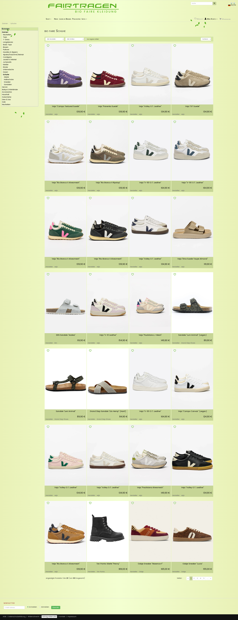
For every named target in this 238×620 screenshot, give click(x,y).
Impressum (72, 616)
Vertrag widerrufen (49, 616)
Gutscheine (6, 97)
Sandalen (7, 84)
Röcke (5, 67)
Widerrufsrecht (33, 616)
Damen (5, 23)
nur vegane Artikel (93, 39)
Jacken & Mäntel (9, 59)
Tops (4, 37)
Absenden (55, 607)
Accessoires (7, 92)
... (207, 578)
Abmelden (45, 607)
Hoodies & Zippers (10, 52)
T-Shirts (5, 39)
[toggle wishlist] (48, 46)
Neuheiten (6, 35)
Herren (5, 87)
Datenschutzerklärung (16, 616)
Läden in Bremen (65, 19)
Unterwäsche (8, 69)
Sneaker (6, 82)
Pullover (5, 49)
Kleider (5, 64)
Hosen (5, 72)
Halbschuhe (8, 79)
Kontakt (62, 616)
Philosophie (76, 19)
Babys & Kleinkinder (10, 89)
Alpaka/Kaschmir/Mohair (13, 54)
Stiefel (5, 77)
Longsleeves (7, 42)
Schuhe (13, 23)
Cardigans (7, 57)
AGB (4, 616)
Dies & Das (6, 99)
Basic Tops (7, 45)
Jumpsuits (6, 62)
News (56, 19)
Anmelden (32, 607)
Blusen (5, 47)
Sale (4, 102)
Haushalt (5, 94)
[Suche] (214, 3)
